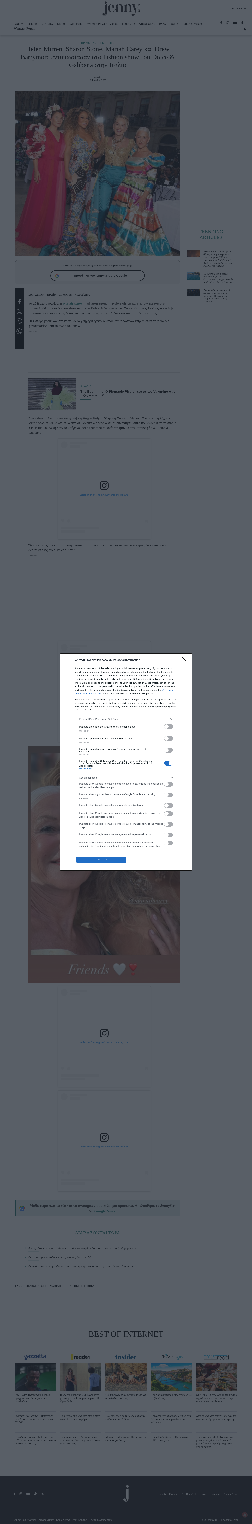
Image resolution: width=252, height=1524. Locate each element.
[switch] (168, 726)
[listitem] (126, 719)
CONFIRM (101, 859)
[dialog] (126, 762)
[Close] (185, 660)
